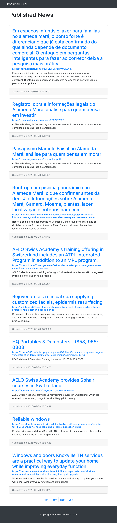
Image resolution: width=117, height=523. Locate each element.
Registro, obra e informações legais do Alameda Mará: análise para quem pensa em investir (56, 109)
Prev (54, 499)
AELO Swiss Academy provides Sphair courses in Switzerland (53, 382)
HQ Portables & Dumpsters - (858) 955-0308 (55, 344)
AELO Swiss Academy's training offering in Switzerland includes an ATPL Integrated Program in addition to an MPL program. (58, 255)
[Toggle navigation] (106, 4)
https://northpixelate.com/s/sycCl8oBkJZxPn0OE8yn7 (42, 68)
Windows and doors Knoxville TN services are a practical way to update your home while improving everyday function (57, 461)
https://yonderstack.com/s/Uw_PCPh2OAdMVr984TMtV (43, 390)
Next (62, 499)
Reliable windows (31, 419)
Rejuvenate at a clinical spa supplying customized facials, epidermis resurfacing (57, 299)
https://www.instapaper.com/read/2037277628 (38, 120)
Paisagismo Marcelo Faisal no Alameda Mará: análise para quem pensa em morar (56, 151)
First (46, 499)
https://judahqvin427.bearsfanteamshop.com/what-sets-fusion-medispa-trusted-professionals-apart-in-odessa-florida (57, 308)
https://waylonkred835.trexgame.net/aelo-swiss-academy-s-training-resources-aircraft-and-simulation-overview (56, 266)
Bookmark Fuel (17, 4)
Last (71, 499)
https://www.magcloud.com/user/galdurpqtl (36, 159)
